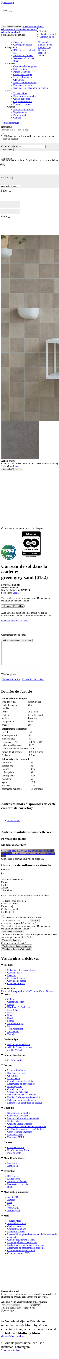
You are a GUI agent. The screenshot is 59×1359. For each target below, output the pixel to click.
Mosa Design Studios (23, 109)
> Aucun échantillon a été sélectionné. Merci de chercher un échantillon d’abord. (22, 29)
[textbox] (15, 129)
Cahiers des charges (22, 74)
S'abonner (35, 1305)
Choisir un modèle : (10, 909)
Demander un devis (22, 85)
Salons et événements (23, 58)
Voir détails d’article (11, 940)
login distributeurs (10, 122)
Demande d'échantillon (12, 469)
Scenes (16, 466)
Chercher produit (47, 34)
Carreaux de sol (46, 36)
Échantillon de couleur (33, 679)
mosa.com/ (30, 923)
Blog (15, 61)
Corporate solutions (22, 101)
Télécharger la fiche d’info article (16, 949)
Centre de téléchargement (25, 66)
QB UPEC (18, 80)
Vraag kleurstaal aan (11, 1350)
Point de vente (20, 115)
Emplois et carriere (22, 104)
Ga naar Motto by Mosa (12, 1336)
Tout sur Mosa (20, 93)
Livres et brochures (22, 77)
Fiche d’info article (11, 679)
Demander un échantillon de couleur (30, 88)
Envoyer (34, 920)
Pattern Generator (21, 71)
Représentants (20, 112)
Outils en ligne (20, 69)
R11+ (9, 177)
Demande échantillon (11, 26)
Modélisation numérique (24, 82)
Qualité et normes (21, 98)
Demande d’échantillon (12, 932)
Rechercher (7, 150)
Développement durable (24, 96)
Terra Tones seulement (15, 901)
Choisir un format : (10, 903)
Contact (17, 117)
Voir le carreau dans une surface (16, 640)
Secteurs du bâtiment (23, 55)
